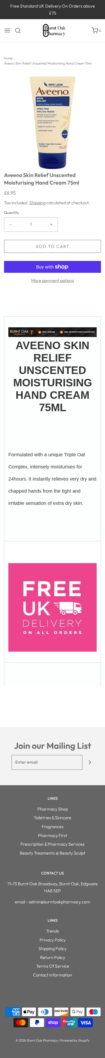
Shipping (37, 202)
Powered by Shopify (74, 1040)
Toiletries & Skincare (52, 817)
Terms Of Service (52, 966)
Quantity (11, 212)
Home (8, 58)
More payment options (52, 280)
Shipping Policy (52, 948)
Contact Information (52, 975)
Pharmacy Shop (52, 809)
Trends (52, 931)
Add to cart (52, 246)
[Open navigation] (7, 30)
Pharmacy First (52, 835)
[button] (52, 122)
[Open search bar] (20, 30)
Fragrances (53, 826)
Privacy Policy (53, 940)
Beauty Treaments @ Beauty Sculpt (52, 853)
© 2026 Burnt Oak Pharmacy (37, 1040)
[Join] (89, 762)
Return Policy (52, 957)
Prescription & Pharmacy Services (52, 844)
